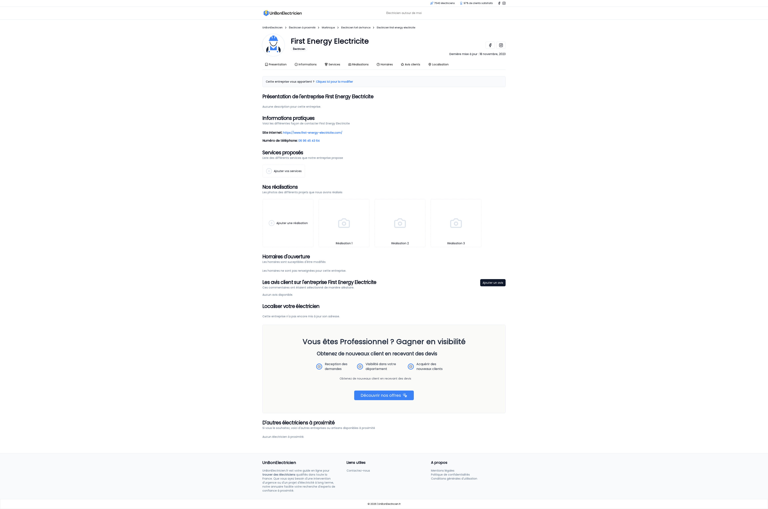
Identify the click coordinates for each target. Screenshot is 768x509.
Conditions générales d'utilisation (454, 479)
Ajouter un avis (493, 283)
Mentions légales (442, 471)
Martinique (328, 27)
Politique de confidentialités (450, 475)
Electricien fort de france (355, 27)
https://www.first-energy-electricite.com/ (312, 133)
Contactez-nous (358, 471)
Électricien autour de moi (404, 13)
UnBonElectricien (272, 27)
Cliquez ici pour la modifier (334, 82)
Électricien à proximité (302, 27)
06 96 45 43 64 (309, 141)
